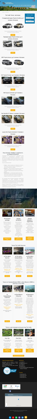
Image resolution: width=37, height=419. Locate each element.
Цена (21, 5)
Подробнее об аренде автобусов (18, 239)
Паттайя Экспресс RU (23, 374)
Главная (15, 5)
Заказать (12, 52)
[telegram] (22, 417)
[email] (13, 417)
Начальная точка (28, 16)
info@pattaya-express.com (23, 363)
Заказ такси (7, 321)
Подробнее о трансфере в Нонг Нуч (7, 350)
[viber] (19, 417)
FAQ (34, 5)
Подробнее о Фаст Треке (7, 239)
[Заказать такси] (26, 417)
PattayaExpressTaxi (22, 366)
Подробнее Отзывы (18, 203)
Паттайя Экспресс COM (23, 375)
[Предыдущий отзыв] (3, 199)
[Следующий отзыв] (34, 199)
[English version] (32, 0)
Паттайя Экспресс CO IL (23, 377)
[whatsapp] (16, 417)
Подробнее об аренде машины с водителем (29, 238)
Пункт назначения (28, 20)
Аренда (25, 5)
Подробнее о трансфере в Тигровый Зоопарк (29, 350)
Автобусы (28, 5)
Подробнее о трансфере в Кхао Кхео (18, 350)
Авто (19, 5)
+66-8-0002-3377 (22, 362)
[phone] (10, 417)
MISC (32, 5)
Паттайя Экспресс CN (23, 376)
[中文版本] (34, 0)
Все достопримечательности (18, 355)
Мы (30, 5)
